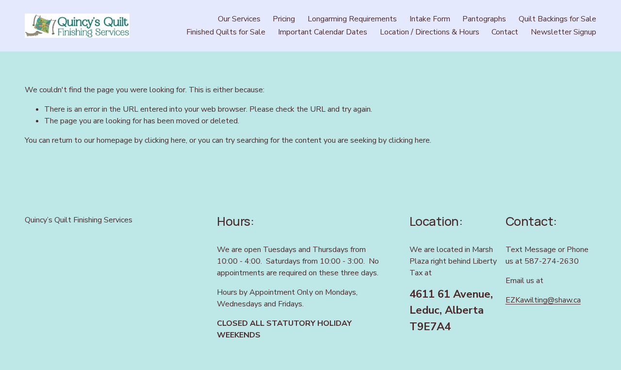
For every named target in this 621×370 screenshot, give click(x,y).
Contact (504, 32)
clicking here (165, 140)
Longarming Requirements (352, 19)
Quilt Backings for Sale (557, 19)
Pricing (284, 19)
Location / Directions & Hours (429, 32)
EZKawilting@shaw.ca (543, 300)
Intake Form (429, 19)
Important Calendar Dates (322, 32)
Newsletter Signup (563, 32)
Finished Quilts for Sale (225, 32)
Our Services (239, 19)
